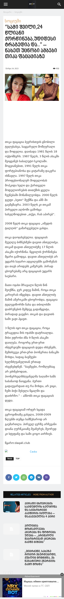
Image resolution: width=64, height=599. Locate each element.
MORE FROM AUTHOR (43, 495)
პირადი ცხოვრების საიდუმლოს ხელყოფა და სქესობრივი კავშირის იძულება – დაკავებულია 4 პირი (41, 510)
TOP (18, 459)
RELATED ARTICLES (21, 495)
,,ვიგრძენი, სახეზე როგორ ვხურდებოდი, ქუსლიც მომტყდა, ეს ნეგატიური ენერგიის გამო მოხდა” (40, 558)
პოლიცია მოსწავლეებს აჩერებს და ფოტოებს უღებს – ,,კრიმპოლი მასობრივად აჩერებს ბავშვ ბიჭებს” (40, 534)
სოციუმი (18, 12)
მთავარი (7, 12)
